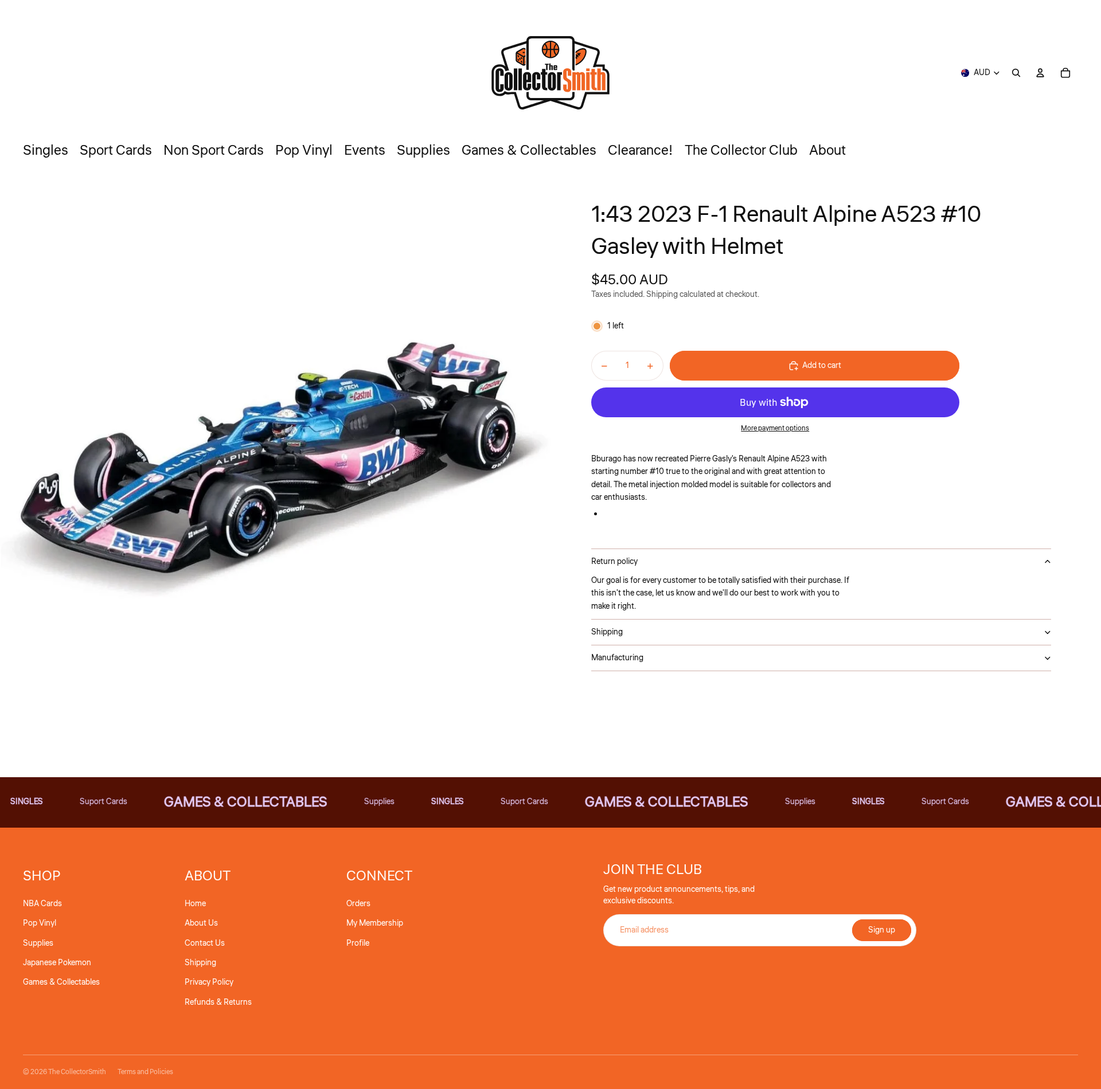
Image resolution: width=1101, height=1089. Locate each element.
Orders (358, 904)
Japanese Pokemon (57, 963)
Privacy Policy (209, 982)
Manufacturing (617, 658)
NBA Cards (42, 904)
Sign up (881, 930)
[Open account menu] (1040, 72)
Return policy (614, 561)
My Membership (374, 923)
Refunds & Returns (218, 1002)
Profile (357, 943)
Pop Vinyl (39, 923)
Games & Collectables (61, 982)
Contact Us (205, 943)
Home (195, 904)
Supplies (38, 943)
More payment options (775, 428)
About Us (201, 923)
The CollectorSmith (77, 1072)
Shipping (607, 632)
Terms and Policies (145, 1072)
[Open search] (1016, 72)
